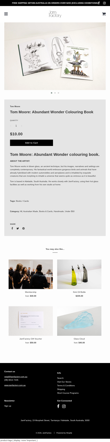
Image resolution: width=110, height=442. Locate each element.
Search (60, 378)
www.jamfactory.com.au (15, 385)
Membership (30, 292)
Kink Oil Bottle (79, 292)
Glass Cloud (79, 339)
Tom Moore (15, 106)
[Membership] (31, 274)
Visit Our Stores (64, 382)
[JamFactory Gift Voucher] (31, 321)
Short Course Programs (68, 393)
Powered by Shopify (64, 433)
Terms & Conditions (66, 385)
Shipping (61, 389)
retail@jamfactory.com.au (15, 376)
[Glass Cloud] (79, 321)
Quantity (14, 120)
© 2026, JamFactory (43, 433)
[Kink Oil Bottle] (79, 274)
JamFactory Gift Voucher (30, 339)
